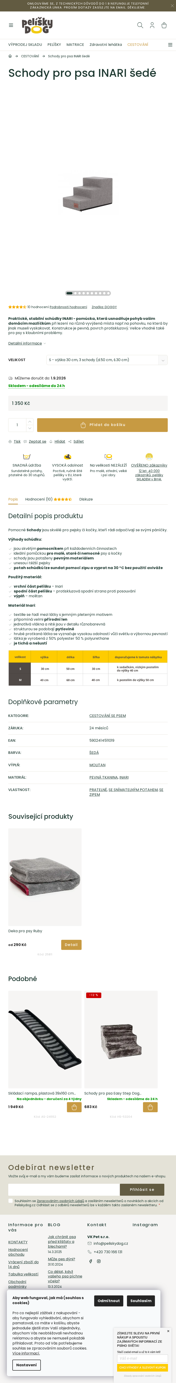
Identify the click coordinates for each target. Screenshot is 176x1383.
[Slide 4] (83, 293)
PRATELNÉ (98, 789)
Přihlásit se (142, 1189)
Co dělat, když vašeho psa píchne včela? (65, 1277)
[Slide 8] (100, 293)
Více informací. (26, 1353)
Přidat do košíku (108, 424)
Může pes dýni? (61, 1259)
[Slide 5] (88, 293)
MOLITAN (97, 765)
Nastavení (26, 1365)
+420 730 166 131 (108, 1252)
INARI (124, 777)
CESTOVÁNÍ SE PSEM (107, 715)
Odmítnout (109, 1300)
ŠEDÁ (94, 752)
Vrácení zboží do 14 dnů (23, 1265)
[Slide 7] (96, 293)
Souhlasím (140, 1300)
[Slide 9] (104, 293)
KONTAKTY (18, 1242)
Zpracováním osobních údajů (60, 1201)
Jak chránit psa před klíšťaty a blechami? (62, 1242)
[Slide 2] (75, 293)
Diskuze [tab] (86, 499)
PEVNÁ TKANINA (103, 777)
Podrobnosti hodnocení (68, 307)
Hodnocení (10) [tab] (48, 499)
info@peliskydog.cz (111, 1243)
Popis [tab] (13, 499)
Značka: (104, 307)
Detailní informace (25, 343)
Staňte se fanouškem (90, 1261)
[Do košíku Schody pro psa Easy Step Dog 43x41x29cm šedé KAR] (150, 1107)
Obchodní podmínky (17, 1284)
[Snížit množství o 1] (29, 428)
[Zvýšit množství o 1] (29, 421)
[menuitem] (26, 45)
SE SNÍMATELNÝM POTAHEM (133, 789)
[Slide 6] (92, 293)
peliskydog (99, 1261)
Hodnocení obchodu (18, 1252)
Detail (71, 944)
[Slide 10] (108, 293)
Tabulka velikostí (23, 1274)
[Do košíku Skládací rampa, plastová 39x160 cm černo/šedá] (74, 1107)
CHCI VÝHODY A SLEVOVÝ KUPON (142, 1367)
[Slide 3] (79, 293)
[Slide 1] (69, 293)
